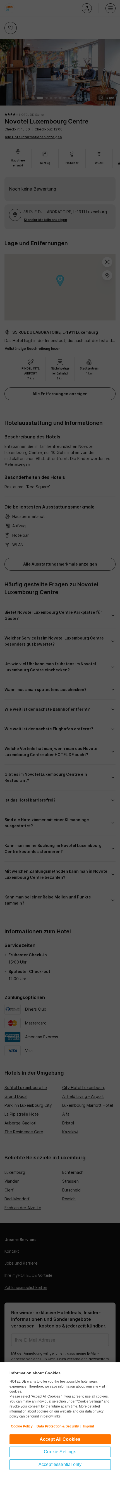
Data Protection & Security (58, 1426)
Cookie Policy (22, 1426)
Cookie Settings (60, 1451)
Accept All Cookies (60, 1439)
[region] (60, 1424)
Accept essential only (60, 1464)
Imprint (88, 1426)
